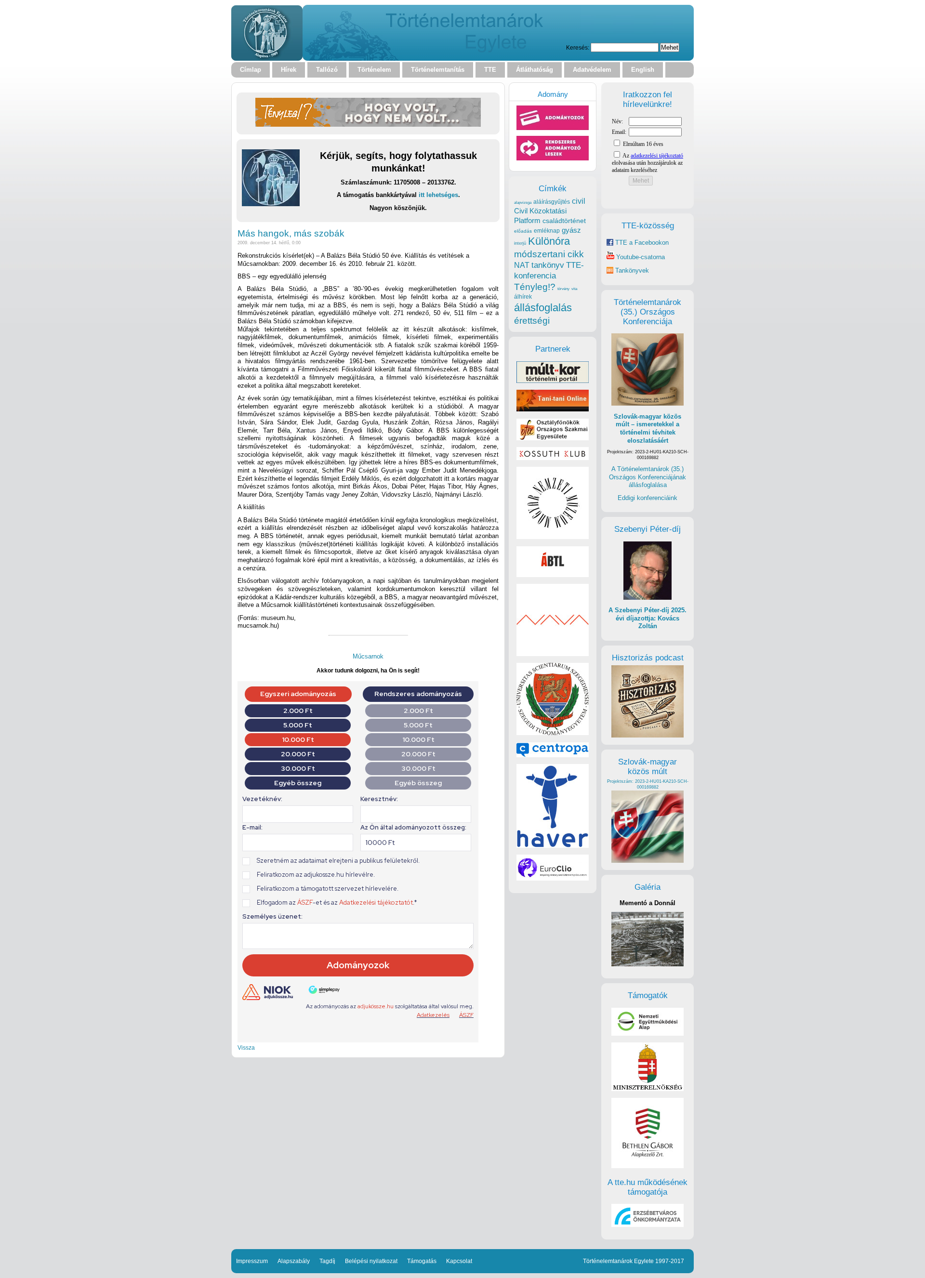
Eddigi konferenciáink (647, 497)
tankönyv (547, 265)
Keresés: (577, 47)
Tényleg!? (534, 287)
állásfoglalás (543, 308)
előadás (523, 231)
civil (578, 201)
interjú (520, 243)
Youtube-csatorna (639, 257)
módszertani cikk (549, 254)
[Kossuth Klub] (552, 457)
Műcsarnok (368, 656)
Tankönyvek (632, 270)
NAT (521, 265)
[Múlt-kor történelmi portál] (552, 380)
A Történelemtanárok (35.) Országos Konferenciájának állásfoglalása (647, 476)
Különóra (549, 241)
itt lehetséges (438, 194)
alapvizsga (522, 202)
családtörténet (564, 220)
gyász (571, 230)
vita (574, 288)
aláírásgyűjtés (551, 201)
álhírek (523, 296)
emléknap (547, 230)
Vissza (246, 1047)
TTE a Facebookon (641, 242)
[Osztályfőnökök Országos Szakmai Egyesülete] (552, 438)
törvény (563, 289)
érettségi (532, 321)
